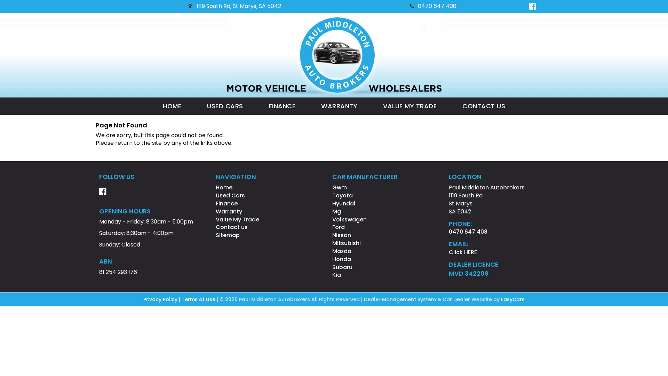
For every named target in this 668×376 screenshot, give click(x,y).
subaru (342, 267)
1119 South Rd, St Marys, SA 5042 (238, 6)
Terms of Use (199, 299)
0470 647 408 (437, 6)
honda (341, 259)
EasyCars (513, 299)
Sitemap (228, 235)
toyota (342, 195)
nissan (341, 235)
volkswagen (349, 220)
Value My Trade (410, 106)
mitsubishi (346, 243)
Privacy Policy (161, 299)
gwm (339, 187)
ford (338, 227)
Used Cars (225, 106)
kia (336, 275)
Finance (282, 106)
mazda (341, 251)
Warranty (339, 106)
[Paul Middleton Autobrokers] (334, 55)
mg (336, 211)
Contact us (483, 106)
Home (172, 106)
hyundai (343, 203)
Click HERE (463, 252)
